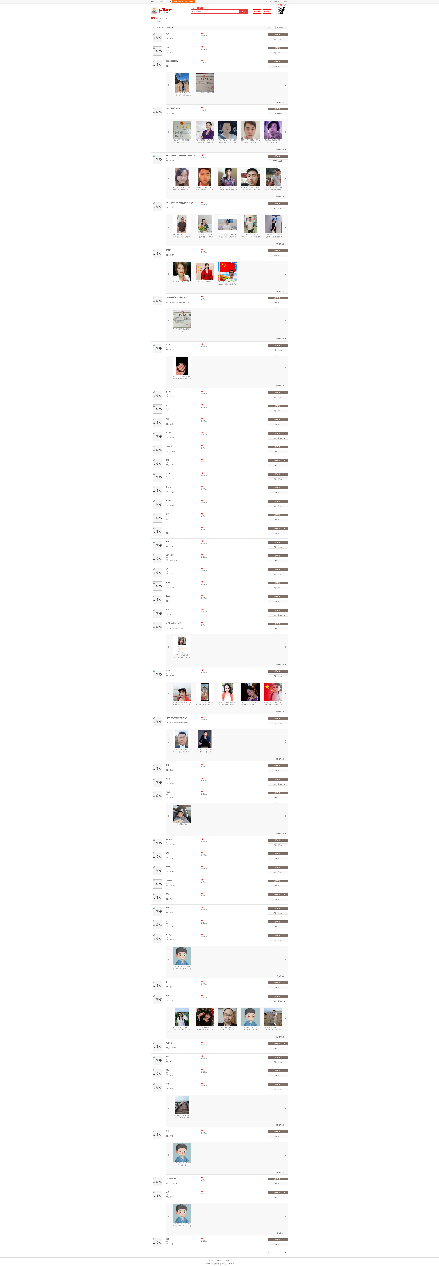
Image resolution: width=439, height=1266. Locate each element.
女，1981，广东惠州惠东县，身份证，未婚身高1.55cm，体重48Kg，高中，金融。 (182, 379)
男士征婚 (158, 18)
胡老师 (168, 473)
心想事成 (169, 880)
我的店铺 (257, 11)
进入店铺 (279, 34)
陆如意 (168, 779)
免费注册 (168, 1)
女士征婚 (164, 18)
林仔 (167, 1084)
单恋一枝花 (170, 555)
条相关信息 (278, 39)
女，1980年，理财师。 (205, 282)
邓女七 (168, 487)
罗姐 (167, 996)
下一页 (284, 1252)
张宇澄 (168, 433)
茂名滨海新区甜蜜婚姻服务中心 (177, 297)
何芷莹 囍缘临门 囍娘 (173, 623)
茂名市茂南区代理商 (173, 108)
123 (167, 921)
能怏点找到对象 (182, 824)
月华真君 (169, 446)
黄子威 (168, 935)
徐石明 (168, 670)
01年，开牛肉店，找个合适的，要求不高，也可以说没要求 (182, 969)
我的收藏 (276, 2)
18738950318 (171, 1178)
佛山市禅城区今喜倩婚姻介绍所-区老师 (180, 203)
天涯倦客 (169, 1043)
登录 (161, 1)
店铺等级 (280, 27)
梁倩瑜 (172, 160)
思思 (167, 514)
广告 (170, 18)
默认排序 (155, 27)
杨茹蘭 (168, 250)
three (168, 596)
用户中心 (269, 2)
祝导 (167, 765)
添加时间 (162, 27)
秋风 (167, 610)
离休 (167, 1131)
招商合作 (227, 1261)
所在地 (169, 27)
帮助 (285, 2)
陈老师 (168, 867)
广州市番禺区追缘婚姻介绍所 (176, 718)
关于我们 (211, 1261)
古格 (167, 541)
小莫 (167, 1239)
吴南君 (172, 113)
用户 (199, 8)
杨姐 (167, 1056)
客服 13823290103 (172, 61)
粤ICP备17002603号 (227, 1264)
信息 (193, 8)
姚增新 (168, 582)
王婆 (167, 460)
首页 (153, 21)
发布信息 (267, 11)
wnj (171, 66)
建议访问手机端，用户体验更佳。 (183, 1)
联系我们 (219, 1261)
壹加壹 (168, 501)
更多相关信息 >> (281, 102)
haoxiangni (170, 528)
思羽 (167, 894)
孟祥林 (168, 792)
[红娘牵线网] (165, 13)
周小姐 (168, 344)
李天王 (168, 405)
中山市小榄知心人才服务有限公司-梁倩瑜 (180, 155)
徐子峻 (168, 392)
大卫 (167, 419)
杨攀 (167, 1192)
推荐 (269, 27)
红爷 (167, 569)
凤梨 (167, 34)
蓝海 (167, 1070)
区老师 (172, 208)
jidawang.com (209, 1264)
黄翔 (167, 853)
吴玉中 (168, 907)
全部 (152, 18)
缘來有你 (169, 839)
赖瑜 (167, 47)
